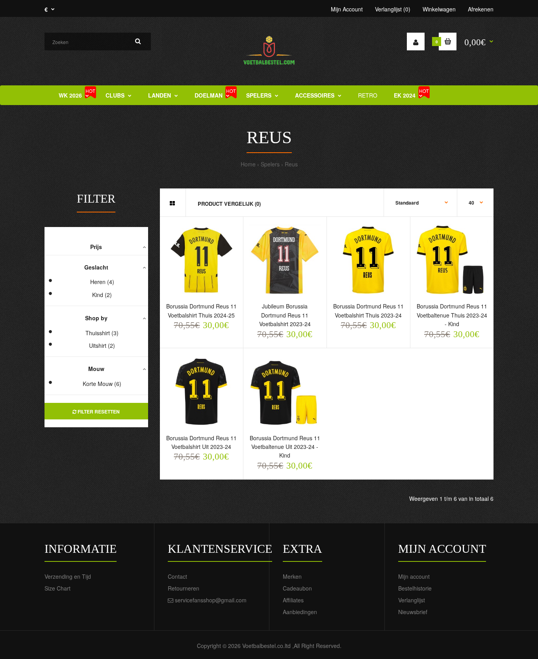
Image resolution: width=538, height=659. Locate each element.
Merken (292, 576)
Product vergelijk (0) (229, 203)
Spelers (270, 164)
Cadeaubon (297, 588)
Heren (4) (102, 282)
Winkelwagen (439, 9)
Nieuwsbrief (412, 612)
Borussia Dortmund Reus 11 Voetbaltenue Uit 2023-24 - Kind (285, 447)
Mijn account (414, 576)
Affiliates (293, 600)
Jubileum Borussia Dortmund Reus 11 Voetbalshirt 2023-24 (285, 315)
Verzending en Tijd (68, 576)
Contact (177, 576)
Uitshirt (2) (102, 345)
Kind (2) (102, 295)
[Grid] (172, 203)
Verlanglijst (411, 600)
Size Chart (57, 588)
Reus (291, 164)
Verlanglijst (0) (392, 9)
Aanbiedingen (300, 612)
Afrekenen (480, 9)
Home (248, 164)
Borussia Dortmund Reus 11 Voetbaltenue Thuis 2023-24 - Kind (452, 315)
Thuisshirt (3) (102, 333)
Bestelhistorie (415, 588)
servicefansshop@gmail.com (211, 600)
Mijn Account (347, 9)
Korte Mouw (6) (102, 384)
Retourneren (183, 588)
